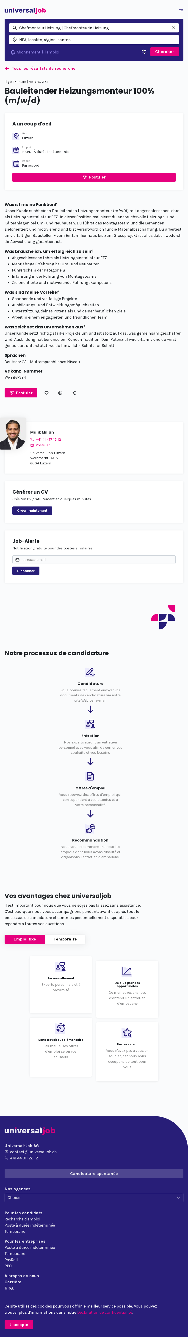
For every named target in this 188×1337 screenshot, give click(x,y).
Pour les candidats (23, 1212)
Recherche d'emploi (22, 1219)
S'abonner (26, 571)
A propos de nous (22, 1275)
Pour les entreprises (25, 1241)
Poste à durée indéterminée (30, 1225)
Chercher (164, 51)
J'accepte (18, 1324)
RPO (8, 1265)
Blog (9, 1288)
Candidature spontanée (94, 1173)
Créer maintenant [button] (32, 510)
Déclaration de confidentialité (104, 1312)
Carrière (13, 1281)
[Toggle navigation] (182, 10)
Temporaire (65, 939)
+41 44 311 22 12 (24, 1158)
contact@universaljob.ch (33, 1151)
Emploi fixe (25, 939)
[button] (94, 177)
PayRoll (11, 1259)
